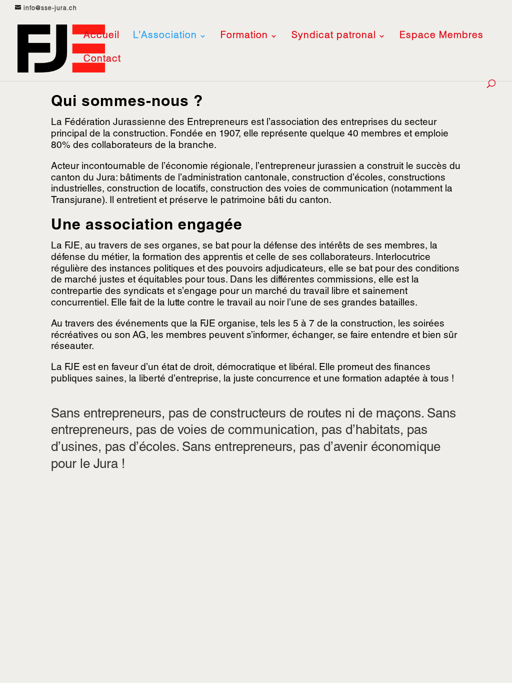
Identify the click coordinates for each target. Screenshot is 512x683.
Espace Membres (442, 36)
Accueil (102, 36)
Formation (244, 36)
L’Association (165, 36)
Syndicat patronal (334, 36)
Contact (102, 60)
